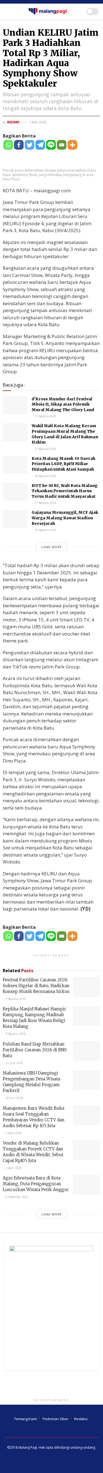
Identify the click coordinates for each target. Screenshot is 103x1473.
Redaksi (81, 1418)
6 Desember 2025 (16, 1197)
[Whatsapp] (8, 145)
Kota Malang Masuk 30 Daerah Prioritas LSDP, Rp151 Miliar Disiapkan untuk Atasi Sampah (63, 464)
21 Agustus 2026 (45, 416)
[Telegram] (40, 145)
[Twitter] (29, 145)
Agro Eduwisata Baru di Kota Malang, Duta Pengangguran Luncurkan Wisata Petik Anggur (36, 1183)
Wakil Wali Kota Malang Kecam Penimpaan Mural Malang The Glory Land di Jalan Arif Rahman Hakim (65, 434)
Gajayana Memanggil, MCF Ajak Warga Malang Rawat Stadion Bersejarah (65, 518)
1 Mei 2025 (37, 122)
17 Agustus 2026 (45, 503)
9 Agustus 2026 (15, 999)
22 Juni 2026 (14, 1063)
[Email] (61, 145)
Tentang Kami (25, 1418)
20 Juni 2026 (14, 1098)
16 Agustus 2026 (45, 530)
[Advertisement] (52, 1386)
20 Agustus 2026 (45, 476)
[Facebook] (19, 145)
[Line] (51, 145)
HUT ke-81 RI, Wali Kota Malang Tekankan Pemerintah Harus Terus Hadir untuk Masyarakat (65, 491)
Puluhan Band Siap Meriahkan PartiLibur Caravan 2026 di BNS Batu (35, 1049)
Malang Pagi (27, 1447)
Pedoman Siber (55, 1418)
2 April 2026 (13, 1133)
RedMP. (14, 122)
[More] (72, 145)
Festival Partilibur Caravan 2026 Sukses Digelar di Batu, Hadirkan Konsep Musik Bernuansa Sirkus (36, 985)
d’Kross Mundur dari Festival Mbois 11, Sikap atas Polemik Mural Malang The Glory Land (63, 404)
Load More (51, 547)
